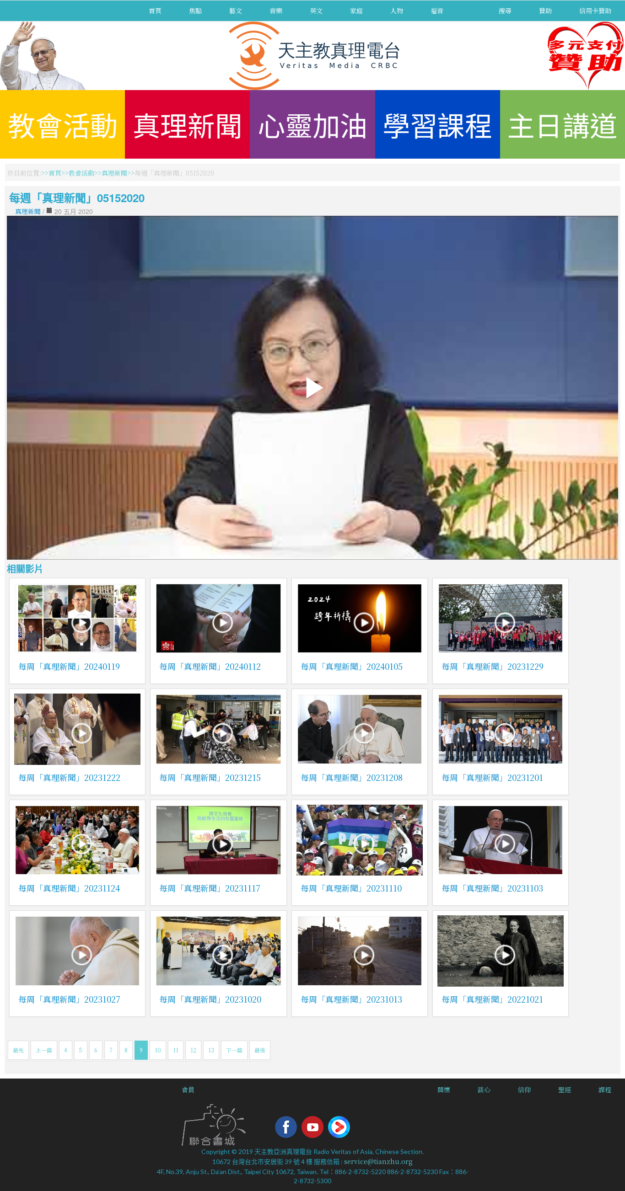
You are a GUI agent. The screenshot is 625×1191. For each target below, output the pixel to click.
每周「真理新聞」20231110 (351, 888)
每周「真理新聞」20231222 (69, 777)
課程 (604, 1089)
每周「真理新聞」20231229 (493, 666)
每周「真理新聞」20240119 (69, 666)
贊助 (545, 10)
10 (158, 1050)
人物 (396, 10)
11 (175, 1050)
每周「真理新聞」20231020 (210, 999)
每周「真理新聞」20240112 (210, 666)
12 (193, 1050)
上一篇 (44, 1050)
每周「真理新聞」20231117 (209, 888)
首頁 (155, 10)
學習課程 (437, 124)
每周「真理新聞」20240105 (352, 666)
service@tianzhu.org (378, 1161)
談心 (484, 1089)
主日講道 (562, 124)
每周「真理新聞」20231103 (492, 888)
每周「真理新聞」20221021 (492, 999)
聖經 (564, 1089)
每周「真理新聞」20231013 (351, 999)
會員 (188, 1089)
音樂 (275, 10)
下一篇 (234, 1050)
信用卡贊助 (595, 10)
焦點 (195, 10)
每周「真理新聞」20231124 (69, 888)
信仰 (524, 1089)
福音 (437, 10)
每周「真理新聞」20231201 (492, 777)
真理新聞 (187, 124)
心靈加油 (312, 124)
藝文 (235, 10)
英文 (316, 10)
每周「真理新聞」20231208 (352, 777)
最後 (259, 1050)
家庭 (356, 10)
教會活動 (63, 124)
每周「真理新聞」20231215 (210, 777)
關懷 (443, 1089)
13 (211, 1050)
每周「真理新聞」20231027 (69, 999)
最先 (18, 1050)
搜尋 (505, 10)
